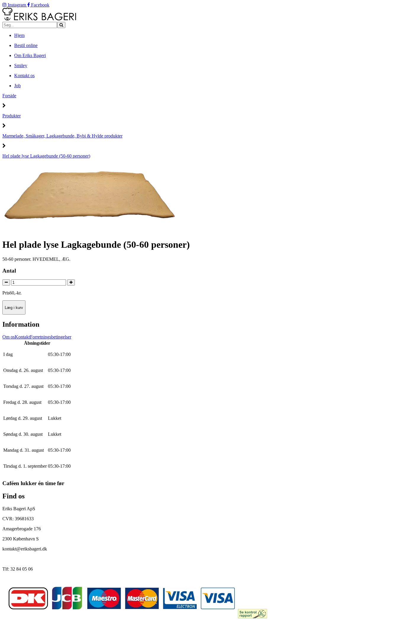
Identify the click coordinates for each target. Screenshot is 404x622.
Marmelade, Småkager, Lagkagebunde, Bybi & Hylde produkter (62, 135)
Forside (9, 95)
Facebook (39, 4)
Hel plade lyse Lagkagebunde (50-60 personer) (46, 155)
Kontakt (22, 336)
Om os (8, 336)
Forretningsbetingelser (50, 336)
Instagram (17, 4)
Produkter (11, 115)
